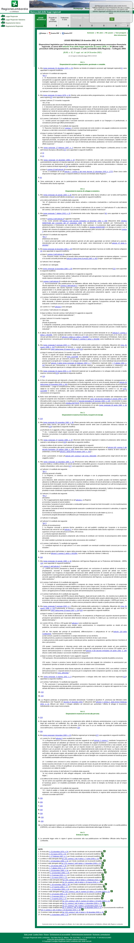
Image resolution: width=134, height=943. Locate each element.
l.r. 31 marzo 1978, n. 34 (57, 854)
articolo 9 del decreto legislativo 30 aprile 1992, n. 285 (106, 651)
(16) (64, 442)
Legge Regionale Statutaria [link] (15, 20)
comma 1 (68, 128)
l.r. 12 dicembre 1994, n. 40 (59, 889)
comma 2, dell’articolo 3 (51, 566)
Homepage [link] (78, 8)
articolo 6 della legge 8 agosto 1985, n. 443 (82, 258)
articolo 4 (75, 623)
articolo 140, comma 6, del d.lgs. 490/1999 (80, 456)
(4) (43, 153)
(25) (78, 728)
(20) (81, 610)
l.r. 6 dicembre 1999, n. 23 (59, 915)
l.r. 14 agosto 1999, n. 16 (58, 894)
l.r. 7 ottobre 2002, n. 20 (57, 868)
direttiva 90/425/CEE (97, 227)
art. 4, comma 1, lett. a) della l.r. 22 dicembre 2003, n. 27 (82, 907)
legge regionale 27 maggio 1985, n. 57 (58, 440)
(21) (124, 677)
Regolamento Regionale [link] (14, 26)
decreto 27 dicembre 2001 (73, 702)
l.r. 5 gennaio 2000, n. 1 (58, 875)
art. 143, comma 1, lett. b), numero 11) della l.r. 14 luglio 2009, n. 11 (86, 892)
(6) (41, 178)
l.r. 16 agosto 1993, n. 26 (57, 866)
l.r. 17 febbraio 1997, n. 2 (58, 856)
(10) (114, 269)
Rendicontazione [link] (89, 18)
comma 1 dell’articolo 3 (55, 254)
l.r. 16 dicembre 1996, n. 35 (59, 873)
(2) (51, 97)
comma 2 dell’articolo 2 (55, 219)
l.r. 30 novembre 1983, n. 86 (60, 884)
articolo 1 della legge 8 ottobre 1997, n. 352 (75, 452)
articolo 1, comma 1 (101, 740)
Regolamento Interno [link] (13, 23)
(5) (66, 166)
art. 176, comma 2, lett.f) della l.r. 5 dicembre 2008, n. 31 (81, 863)
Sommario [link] (90, 33)
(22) (42, 692)
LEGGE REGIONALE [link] (41, 19)
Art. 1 (44, 471)
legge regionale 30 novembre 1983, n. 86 (58, 422)
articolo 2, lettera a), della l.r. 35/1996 (75, 337)
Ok (112, 19)
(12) (57, 373)
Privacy (46, 934)
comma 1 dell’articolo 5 (51, 281)
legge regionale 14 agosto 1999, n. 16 (57, 561)
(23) (42, 696)
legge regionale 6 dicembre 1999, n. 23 (57, 735)
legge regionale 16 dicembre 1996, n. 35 (57, 269)
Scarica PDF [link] (55, 33)
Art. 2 (44, 496)
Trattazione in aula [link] (65, 19)
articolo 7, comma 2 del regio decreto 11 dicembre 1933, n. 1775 (88, 172)
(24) (41, 717)
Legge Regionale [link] (11, 16)
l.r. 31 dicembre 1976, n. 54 (58, 852)
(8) (106, 213)
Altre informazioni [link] (120, 35)
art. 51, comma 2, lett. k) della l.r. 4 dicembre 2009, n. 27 (82, 903)
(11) (81, 349)
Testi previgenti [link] (120, 33)
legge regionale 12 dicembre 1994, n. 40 (59, 462)
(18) (41, 557)
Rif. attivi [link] (100, 33)
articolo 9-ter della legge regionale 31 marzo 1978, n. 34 (87, 46)
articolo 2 (68, 529)
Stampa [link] (43, 33)
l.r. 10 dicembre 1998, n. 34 (58, 861)
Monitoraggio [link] (77, 18)
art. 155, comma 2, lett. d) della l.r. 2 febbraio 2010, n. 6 (82, 880)
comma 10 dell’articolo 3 (56, 169)
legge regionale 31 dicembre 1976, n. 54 (58, 68)
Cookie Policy (38, 934)
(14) (41, 419)
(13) (43, 376)
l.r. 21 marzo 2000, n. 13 (58, 877)
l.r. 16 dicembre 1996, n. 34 (58, 870)
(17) (70, 466)
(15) (50, 427)
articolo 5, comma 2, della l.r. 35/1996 (85, 339)
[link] (14, 12)
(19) (41, 563)
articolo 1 (79, 500)
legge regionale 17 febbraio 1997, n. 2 (58, 148)
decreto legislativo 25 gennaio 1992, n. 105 (94, 401)
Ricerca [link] (88, 8)
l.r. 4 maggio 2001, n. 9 (58, 899)
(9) (41, 251)
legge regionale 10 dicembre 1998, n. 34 (59, 160)
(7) (73, 197)
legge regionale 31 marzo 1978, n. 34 (56, 95)
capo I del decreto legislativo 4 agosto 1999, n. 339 (108, 399)
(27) (97, 735)
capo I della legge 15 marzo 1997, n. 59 (65, 349)
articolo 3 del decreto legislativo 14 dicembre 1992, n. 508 (84, 221)
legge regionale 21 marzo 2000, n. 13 (57, 371)
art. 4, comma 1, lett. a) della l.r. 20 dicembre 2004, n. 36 (61, 910)
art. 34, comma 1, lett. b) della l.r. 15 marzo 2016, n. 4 (81, 882)
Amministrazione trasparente (81, 934)
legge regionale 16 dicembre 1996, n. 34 (57, 249)
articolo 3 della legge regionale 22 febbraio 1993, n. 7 (71, 363)
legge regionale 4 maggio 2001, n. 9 (57, 677)
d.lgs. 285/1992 (63, 673)
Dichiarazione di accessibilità (60, 934)
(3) (65, 150)
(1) (122, 68)
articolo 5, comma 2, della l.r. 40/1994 (64, 553)
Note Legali (28, 934)
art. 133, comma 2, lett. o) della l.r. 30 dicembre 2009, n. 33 (83, 912)
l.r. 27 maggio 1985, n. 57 (59, 887)
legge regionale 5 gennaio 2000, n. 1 (57, 345)
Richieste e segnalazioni (101, 934)
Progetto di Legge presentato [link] (53, 19)
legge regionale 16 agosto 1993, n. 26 (57, 195)
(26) (41, 731)
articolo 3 (59, 738)
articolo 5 (58, 307)
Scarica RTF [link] (68, 33)
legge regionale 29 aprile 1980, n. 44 (113, 405)
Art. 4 (44, 75)
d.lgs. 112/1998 (72, 357)
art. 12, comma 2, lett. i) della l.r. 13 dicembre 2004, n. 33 (82, 906)
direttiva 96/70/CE (72, 403)
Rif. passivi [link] (109, 33)
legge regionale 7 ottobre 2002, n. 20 (56, 213)
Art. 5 (44, 237)
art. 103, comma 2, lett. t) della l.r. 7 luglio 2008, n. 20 (80, 859)
